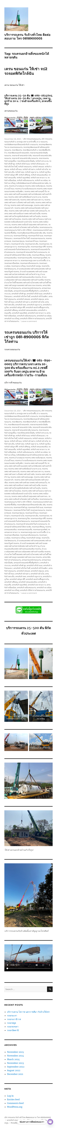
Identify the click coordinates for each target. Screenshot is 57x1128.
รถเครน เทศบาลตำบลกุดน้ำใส (35, 191)
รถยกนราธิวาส (14, 1019)
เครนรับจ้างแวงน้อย (44, 316)
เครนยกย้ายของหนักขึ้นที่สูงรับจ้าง (26, 291)
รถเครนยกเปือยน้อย (11, 263)
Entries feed (13, 1099)
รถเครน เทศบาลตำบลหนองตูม (21, 205)
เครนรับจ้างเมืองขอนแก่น (26, 316)
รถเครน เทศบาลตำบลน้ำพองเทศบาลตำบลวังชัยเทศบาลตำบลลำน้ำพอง (28, 194)
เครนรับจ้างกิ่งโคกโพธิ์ (21, 296)
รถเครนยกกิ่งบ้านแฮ (35, 236)
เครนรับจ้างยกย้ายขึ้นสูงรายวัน (37, 307)
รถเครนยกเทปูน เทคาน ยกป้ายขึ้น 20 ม (35, 260)
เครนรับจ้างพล (20, 305)
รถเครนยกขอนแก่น (37, 238)
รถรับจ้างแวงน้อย (41, 180)
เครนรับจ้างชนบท (23, 299)
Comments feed (15, 1103)
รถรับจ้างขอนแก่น (25, 166)
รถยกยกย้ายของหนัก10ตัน (22, 155)
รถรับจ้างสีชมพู (24, 175)
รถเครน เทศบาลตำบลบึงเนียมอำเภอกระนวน (24, 197)
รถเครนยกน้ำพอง (31, 241)
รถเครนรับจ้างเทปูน (33, 266)
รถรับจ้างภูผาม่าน (31, 172)
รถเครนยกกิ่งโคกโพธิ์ (21, 238)
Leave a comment (29, 321)
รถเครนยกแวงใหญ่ (18, 266)
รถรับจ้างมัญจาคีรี (11, 175)
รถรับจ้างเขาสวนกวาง (39, 178)
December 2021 (15, 1074)
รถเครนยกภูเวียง (24, 247)
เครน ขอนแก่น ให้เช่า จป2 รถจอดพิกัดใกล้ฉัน (25, 71)
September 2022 (15, 1066)
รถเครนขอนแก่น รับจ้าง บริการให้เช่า (18, 230)
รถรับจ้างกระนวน (42, 161)
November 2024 (15, 1055)
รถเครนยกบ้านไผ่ (17, 244)
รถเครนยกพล (44, 244)
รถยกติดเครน (17, 150)
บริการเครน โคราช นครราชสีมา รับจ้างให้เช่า (28, 1012)
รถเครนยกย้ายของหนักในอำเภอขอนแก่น (31, 252)
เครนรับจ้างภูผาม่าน (34, 305)
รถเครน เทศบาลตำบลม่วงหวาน (32, 200)
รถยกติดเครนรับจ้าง (30, 150)
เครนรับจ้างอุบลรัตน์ (19, 313)
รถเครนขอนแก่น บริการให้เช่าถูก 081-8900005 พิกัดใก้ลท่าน (26, 337)
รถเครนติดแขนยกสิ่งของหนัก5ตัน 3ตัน (31, 233)
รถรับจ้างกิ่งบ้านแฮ (23, 164)
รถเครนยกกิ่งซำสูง (20, 236)
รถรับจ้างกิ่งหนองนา (37, 164)
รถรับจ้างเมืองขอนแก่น (25, 180)
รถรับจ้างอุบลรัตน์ (23, 178)
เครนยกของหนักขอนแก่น (31, 288)
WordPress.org (14, 1107)
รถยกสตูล (12, 1023)
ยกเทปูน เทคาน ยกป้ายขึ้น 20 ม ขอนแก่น (32, 142)
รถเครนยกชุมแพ (18, 241)
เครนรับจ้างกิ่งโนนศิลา (39, 296)
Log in (10, 1095)
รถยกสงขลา (12, 1026)
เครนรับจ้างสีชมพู (11, 310)
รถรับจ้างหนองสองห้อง (39, 175)
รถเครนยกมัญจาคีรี (38, 247)
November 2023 (15, 1063)
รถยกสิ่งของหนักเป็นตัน (26, 161)
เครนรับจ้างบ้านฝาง (22, 302)
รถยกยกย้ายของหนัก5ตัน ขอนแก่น (25, 158)
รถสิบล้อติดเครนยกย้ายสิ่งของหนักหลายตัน (32, 183)
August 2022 (13, 1070)
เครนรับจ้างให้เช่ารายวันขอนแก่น (32, 318)
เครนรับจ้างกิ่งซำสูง (18, 294)
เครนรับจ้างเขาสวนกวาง (37, 313)
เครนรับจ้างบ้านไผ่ (37, 302)
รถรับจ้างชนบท (38, 166)
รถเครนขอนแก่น (46, 227)
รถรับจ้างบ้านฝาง (29, 169)
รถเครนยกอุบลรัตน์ (40, 258)
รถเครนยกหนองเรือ (24, 258)
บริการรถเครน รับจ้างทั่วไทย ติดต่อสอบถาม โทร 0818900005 (27, 36)
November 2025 (15, 1052)
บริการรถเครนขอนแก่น (32, 139)
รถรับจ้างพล (19, 172)
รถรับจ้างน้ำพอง (16, 169)
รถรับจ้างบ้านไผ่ (42, 169)
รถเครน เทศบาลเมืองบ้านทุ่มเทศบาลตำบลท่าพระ (29, 224)
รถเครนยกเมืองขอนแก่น (29, 263)
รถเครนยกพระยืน (31, 244)
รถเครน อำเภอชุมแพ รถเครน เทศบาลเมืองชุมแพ (27, 186)
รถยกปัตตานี (13, 1030)
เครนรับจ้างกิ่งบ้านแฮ (34, 294)
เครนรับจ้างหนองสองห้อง (27, 310)
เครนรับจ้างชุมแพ (37, 299)
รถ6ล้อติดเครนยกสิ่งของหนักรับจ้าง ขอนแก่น (21, 144)
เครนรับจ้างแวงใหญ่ (11, 318)
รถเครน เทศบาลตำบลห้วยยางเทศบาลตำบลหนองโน (28, 211)
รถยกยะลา (12, 1015)
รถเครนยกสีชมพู (38, 255)
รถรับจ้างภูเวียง (44, 172)
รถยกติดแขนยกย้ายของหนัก (18, 153)
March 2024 (13, 1059)
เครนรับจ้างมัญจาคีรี (17, 307)
